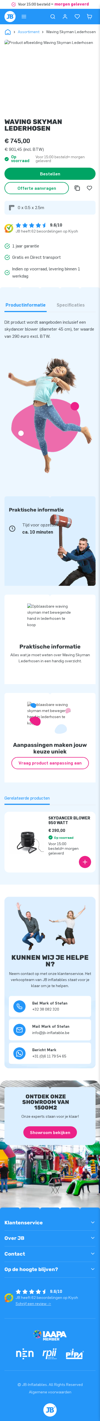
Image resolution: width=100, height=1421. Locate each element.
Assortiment (28, 32)
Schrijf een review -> (33, 1303)
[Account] (65, 16)
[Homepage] (10, 16)
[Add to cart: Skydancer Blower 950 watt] (85, 862)
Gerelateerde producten (27, 798)
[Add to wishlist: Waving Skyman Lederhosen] (89, 188)
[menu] (24, 16)
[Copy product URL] (77, 188)
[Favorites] (77, 16)
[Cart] (89, 16)
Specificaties (71, 305)
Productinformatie (26, 305)
